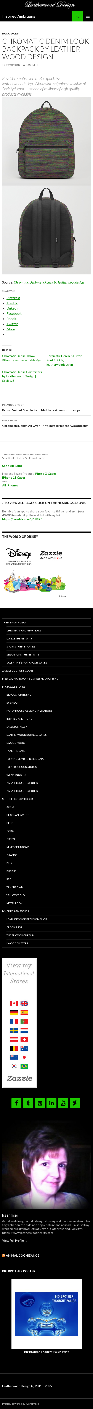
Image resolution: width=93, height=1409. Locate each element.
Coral (10, 831)
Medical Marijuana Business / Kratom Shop (31, 678)
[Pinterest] (40, 1103)
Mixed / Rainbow (17, 847)
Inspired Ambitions (18, 16)
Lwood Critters (17, 943)
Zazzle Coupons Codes (17, 670)
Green (10, 839)
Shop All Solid (12, 466)
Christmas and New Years (23, 630)
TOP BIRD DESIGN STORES (21, 766)
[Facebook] (16, 1103)
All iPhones (10, 485)
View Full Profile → (14, 1240)
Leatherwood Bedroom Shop (26, 919)
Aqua (10, 807)
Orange (11, 855)
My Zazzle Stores (13, 686)
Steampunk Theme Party (22, 654)
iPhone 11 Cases (14, 477)
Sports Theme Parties (20, 646)
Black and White (17, 815)
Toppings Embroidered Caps (25, 758)
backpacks (10, 33)
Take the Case (15, 750)
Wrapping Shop (16, 774)
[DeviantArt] (75, 1103)
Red (8, 879)
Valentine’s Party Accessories (26, 662)
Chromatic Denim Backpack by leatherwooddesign (49, 282)
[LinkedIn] (51, 1103)
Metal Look (14, 903)
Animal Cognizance (22, 1255)
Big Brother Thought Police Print (46, 1352)
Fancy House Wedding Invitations (29, 710)
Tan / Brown (14, 887)
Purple (11, 871)
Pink (9, 863)
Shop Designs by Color (17, 799)
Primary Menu (88, 16)
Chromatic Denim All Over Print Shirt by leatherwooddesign (64, 360)
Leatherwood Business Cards (26, 734)
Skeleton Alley (16, 726)
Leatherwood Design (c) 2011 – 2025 (27, 1386)
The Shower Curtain (20, 935)
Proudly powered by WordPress (20, 1403)
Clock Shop (14, 927)
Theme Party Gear (14, 622)
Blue (9, 823)
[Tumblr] (28, 1103)
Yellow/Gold (15, 895)
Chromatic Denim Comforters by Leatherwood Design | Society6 (22, 376)
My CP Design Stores (15, 911)
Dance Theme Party (19, 638)
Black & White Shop (19, 694)
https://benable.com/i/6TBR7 (22, 519)
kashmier (32, 65)
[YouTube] (63, 1103)
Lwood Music (15, 742)
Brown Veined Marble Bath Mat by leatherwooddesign (41, 407)
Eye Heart (13, 702)
